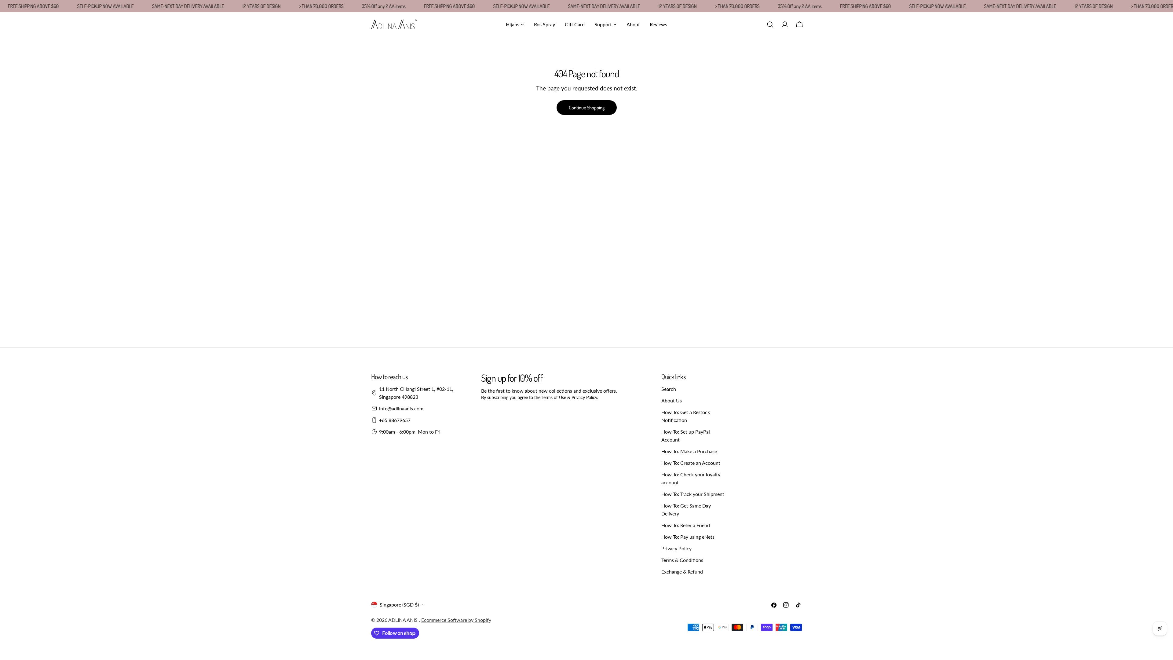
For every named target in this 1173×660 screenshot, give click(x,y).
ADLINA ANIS (403, 620)
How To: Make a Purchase (689, 451)
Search (668, 389)
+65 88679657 (395, 420)
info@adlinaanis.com (401, 408)
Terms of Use (554, 397)
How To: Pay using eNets (687, 537)
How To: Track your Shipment (692, 494)
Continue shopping (587, 108)
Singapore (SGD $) (399, 604)
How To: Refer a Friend (685, 525)
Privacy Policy (584, 397)
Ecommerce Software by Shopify (456, 620)
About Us (671, 400)
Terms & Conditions (682, 560)
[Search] (770, 24)
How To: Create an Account (690, 463)
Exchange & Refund (682, 571)
